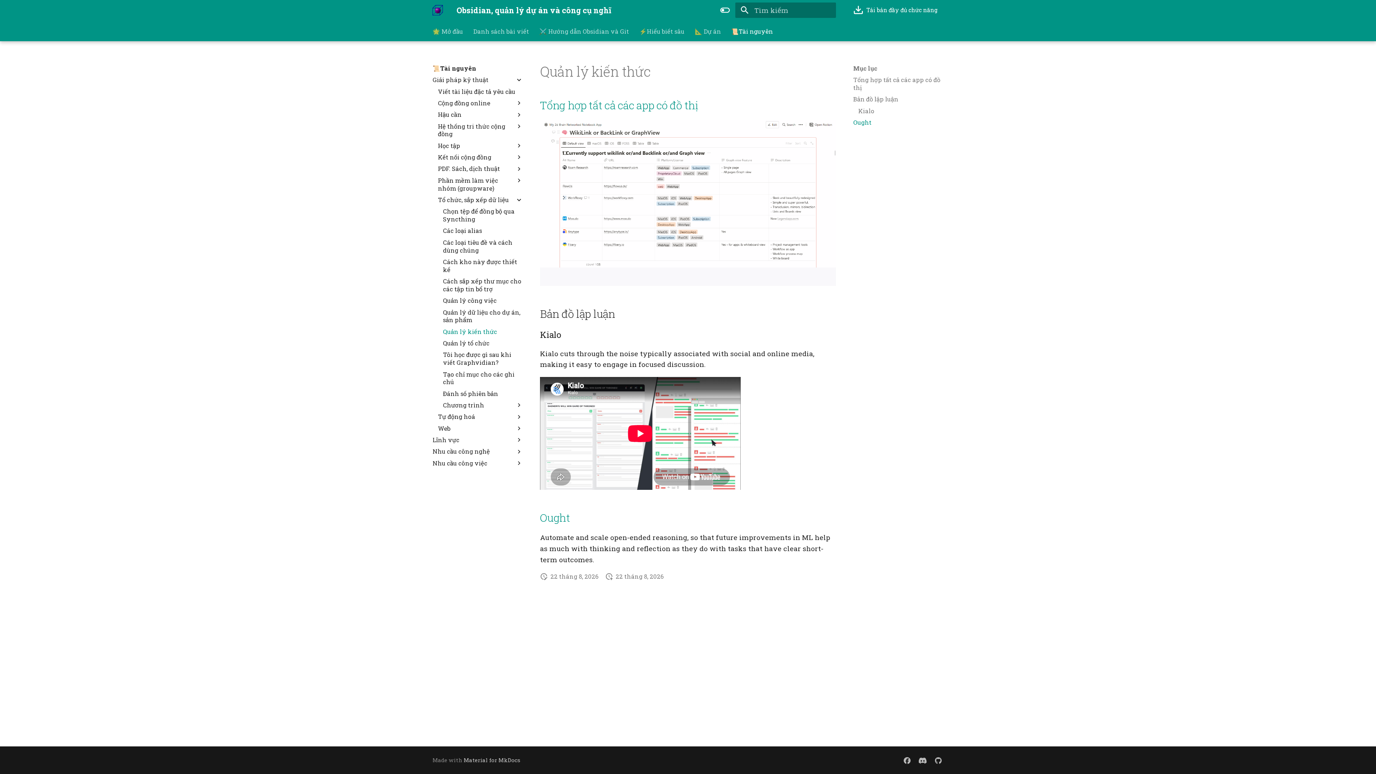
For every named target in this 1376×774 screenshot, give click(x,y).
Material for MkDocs (492, 760)
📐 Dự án (707, 31)
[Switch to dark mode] (725, 10)
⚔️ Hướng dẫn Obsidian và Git (584, 31)
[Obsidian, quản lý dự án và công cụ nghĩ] (437, 10)
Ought (555, 518)
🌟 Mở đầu (448, 31)
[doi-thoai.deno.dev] (907, 760)
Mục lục (865, 68)
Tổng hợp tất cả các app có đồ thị (619, 105)
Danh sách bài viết (501, 31)
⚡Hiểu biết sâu (661, 31)
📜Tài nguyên (752, 31)
